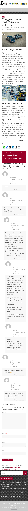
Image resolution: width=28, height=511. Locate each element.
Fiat (4, 16)
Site (3, 451)
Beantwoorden (20, 190)
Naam (4, 434)
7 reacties (21, 27)
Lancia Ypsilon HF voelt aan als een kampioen (12, 496)
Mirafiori (7, 29)
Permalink (14, 183)
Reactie (4, 412)
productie (12, 29)
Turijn (15, 29)
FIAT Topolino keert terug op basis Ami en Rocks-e (12, 160)
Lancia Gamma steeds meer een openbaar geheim (13, 482)
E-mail (4, 442)
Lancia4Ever (15, 27)
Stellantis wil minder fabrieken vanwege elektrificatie (14, 154)
